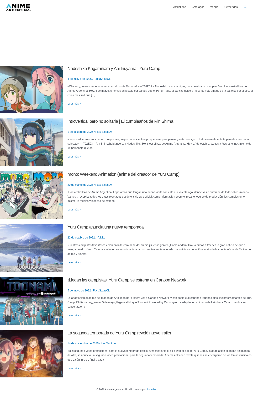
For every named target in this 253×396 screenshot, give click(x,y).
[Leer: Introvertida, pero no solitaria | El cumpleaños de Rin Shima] (31, 141)
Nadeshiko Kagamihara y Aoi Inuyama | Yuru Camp (113, 68)
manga (214, 7)
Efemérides (231, 7)
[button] (245, 7)
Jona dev (151, 389)
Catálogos (198, 7)
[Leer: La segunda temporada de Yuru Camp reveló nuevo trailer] (31, 353)
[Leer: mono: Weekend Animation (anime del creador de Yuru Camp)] (31, 194)
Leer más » (74, 103)
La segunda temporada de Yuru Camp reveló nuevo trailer (119, 332)
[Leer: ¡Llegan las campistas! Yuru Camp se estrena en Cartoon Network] (31, 300)
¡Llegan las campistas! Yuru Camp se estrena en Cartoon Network (126, 280)
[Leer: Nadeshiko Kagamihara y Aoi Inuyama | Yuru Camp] (31, 89)
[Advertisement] (126, 40)
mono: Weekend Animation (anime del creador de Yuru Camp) (123, 174)
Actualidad (179, 7)
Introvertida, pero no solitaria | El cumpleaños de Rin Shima (120, 121)
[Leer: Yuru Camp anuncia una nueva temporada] (31, 247)
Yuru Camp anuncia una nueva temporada (105, 227)
